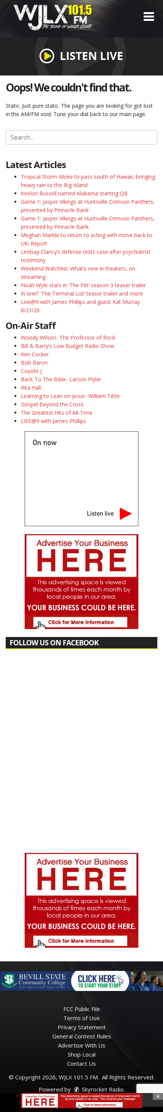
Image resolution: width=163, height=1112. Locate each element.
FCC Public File (81, 1009)
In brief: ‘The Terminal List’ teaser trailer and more (82, 293)
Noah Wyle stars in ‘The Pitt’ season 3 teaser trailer (83, 285)
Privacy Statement (82, 1027)
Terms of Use (81, 1018)
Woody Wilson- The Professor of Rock (68, 337)
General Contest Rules (81, 1036)
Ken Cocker (35, 354)
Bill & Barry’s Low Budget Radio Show (67, 345)
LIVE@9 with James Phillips (53, 421)
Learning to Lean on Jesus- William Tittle (70, 396)
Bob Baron (34, 362)
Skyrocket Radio (102, 1089)
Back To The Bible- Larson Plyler (61, 379)
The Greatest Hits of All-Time (56, 412)
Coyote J (31, 370)
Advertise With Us (81, 1045)
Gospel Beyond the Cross (52, 404)
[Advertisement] (81, 581)
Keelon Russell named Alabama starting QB (74, 193)
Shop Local (82, 1054)
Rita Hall (31, 387)
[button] (148, 17)
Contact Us (81, 1063)
